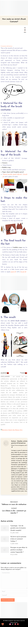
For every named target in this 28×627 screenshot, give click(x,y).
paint (12, 272)
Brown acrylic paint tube (11, 174)
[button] (2, 624)
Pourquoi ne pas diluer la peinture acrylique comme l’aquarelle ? (18, 550)
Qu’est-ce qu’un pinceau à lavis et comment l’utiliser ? (18, 539)
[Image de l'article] (5, 528)
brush (23, 272)
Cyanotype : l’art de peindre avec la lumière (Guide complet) (18, 528)
